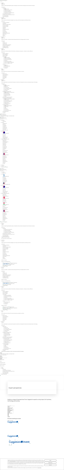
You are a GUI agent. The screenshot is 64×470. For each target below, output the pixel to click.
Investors (10, 428)
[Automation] (10, 412)
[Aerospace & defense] (10, 408)
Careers (4, 49)
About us (4, 80)
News (3, 69)
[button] (32, 407)
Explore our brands (4, 279)
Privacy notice (12, 458)
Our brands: (9, 438)
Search (1, 358)
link (2, 18)
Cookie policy (12, 456)
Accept (50, 460)
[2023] (8, 415)
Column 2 (10, 455)
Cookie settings (10, 432)
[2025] (8, 414)
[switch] (7, 115)
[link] (3, 0)
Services (4, 37)
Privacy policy (10, 430)
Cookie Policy (39, 467)
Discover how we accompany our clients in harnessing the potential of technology (12, 351)
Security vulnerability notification (12, 431)
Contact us (12, 453)
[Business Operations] (10, 410)
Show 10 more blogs (10, 420)
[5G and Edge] (10, 411)
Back (5, 57)
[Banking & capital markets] (10, 409)
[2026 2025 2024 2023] (8, 415)
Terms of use (10, 429)
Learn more (3, 21)
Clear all (9, 416)
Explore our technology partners (5, 261)
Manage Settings (50, 462)
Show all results (2, 365)
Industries (4, 18)
